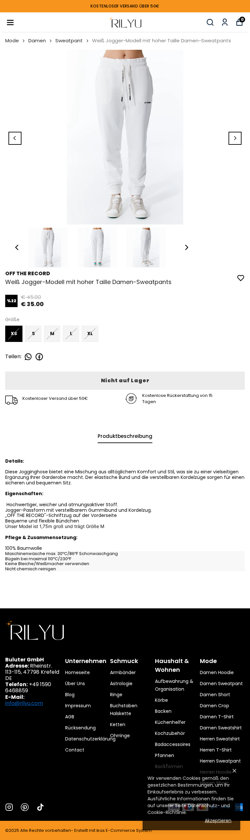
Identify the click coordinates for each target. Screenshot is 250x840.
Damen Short (215, 694)
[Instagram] (9, 807)
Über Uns (75, 683)
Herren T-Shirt (216, 750)
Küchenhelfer (170, 722)
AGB (69, 716)
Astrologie (121, 683)
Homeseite (77, 672)
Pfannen (164, 755)
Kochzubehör (170, 733)
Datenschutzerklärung (90, 739)
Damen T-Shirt (217, 716)
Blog (70, 694)
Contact (74, 750)
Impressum (78, 705)
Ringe (116, 694)
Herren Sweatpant (220, 761)
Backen (163, 711)
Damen (37, 40)
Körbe (161, 700)
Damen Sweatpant (221, 683)
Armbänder (123, 672)
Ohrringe (120, 735)
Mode (12, 40)
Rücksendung (80, 728)
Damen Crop (214, 705)
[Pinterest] (25, 807)
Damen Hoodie (217, 672)
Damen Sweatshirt (221, 728)
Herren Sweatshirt (220, 739)
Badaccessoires (172, 744)
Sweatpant (69, 40)
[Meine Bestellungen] (225, 22)
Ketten (117, 724)
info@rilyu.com (24, 703)
